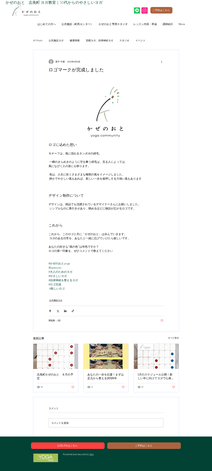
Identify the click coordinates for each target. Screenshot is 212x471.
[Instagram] (145, 10)
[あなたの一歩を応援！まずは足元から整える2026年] (106, 356)
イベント (140, 40)
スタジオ (124, 40)
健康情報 (75, 40)
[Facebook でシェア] (50, 310)
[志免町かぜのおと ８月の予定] (55, 356)
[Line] (137, 10)
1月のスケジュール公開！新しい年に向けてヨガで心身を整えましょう (156, 376)
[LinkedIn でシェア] (65, 310)
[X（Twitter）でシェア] (57, 310)
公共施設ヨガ (56, 40)
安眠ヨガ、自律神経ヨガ (99, 40)
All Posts (37, 40)
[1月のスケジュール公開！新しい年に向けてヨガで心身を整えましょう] (156, 356)
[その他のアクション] (161, 62)
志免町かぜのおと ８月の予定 (55, 376)
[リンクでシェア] (72, 310)
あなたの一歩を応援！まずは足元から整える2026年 (105, 376)
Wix (91, 454)
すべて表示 (173, 337)
